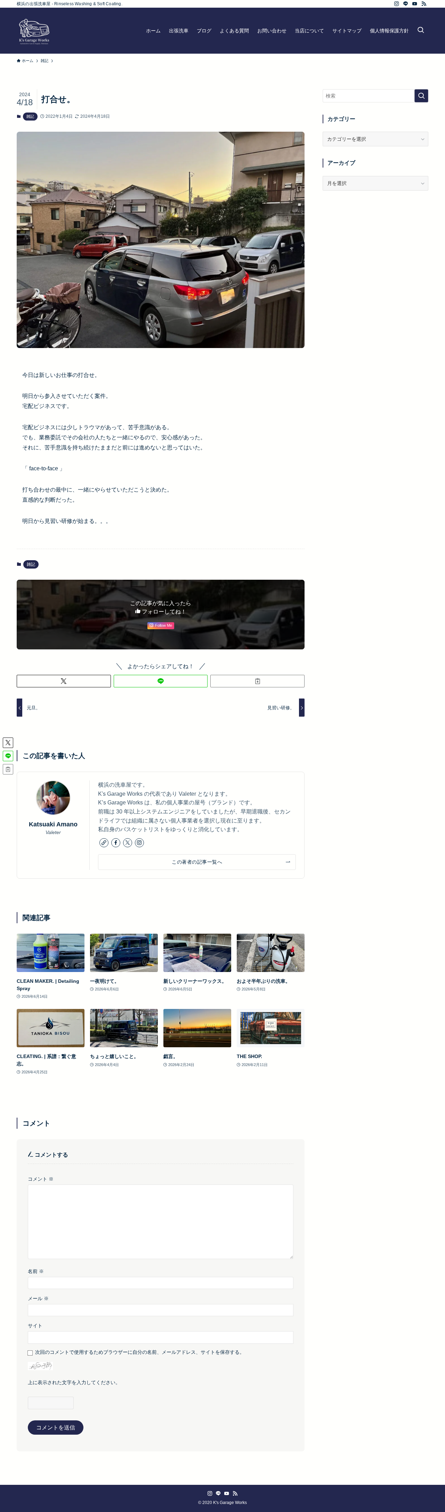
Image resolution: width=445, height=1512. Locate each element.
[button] (64, 681)
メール (38, 1298)
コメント (41, 1179)
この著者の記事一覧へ (197, 862)
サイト (35, 1325)
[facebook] (115, 842)
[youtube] (414, 4)
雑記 (30, 116)
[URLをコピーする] (257, 681)
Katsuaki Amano (53, 824)
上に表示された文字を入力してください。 (74, 1382)
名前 (36, 1271)
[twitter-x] (127, 842)
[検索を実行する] (421, 95)
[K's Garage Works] (34, 30)
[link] (103, 842)
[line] (405, 4)
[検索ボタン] (420, 31)
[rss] (423, 4)
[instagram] (396, 4)
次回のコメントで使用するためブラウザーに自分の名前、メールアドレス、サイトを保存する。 (139, 1352)
